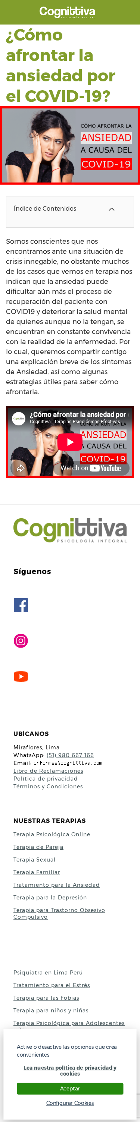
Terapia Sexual (34, 859)
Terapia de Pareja (38, 847)
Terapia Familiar (36, 872)
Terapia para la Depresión (50, 897)
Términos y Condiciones (48, 786)
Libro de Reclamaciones (48, 771)
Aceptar (70, 1088)
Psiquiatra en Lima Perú (48, 972)
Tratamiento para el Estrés (51, 985)
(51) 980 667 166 (70, 755)
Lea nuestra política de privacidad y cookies (70, 1070)
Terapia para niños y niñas (50, 1010)
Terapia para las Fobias (46, 998)
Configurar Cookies (70, 1103)
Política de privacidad (45, 778)
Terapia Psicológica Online (51, 834)
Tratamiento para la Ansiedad (56, 885)
